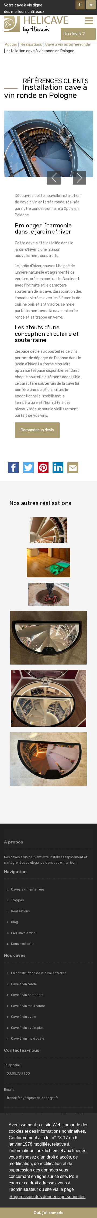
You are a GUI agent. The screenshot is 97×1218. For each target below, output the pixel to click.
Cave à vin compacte (27, 995)
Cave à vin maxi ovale (27, 1038)
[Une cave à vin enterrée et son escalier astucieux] (48, 529)
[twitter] (28, 467)
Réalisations (31, 44)
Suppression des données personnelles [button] (47, 1196)
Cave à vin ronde (24, 984)
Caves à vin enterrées (27, 889)
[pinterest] (43, 467)
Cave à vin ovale (23, 1017)
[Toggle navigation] (89, 20)
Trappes (17, 900)
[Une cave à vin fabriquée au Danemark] (48, 594)
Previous (54, 178)
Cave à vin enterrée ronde (67, 44)
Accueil (11, 44)
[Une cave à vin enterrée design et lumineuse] (48, 563)
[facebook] (13, 467)
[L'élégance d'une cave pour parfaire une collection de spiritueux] (48, 638)
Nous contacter (23, 944)
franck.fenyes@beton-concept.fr (32, 1098)
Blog (14, 922)
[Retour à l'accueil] (36, 24)
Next (79, 178)
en (90, 4)
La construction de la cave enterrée (38, 973)
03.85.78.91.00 (18, 1073)
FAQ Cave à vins (23, 933)
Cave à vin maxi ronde (28, 1006)
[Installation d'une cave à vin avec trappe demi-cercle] (48, 759)
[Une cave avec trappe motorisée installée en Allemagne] (48, 698)
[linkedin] (58, 467)
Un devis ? (74, 33)
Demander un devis (37, 430)
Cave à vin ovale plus (27, 1028)
